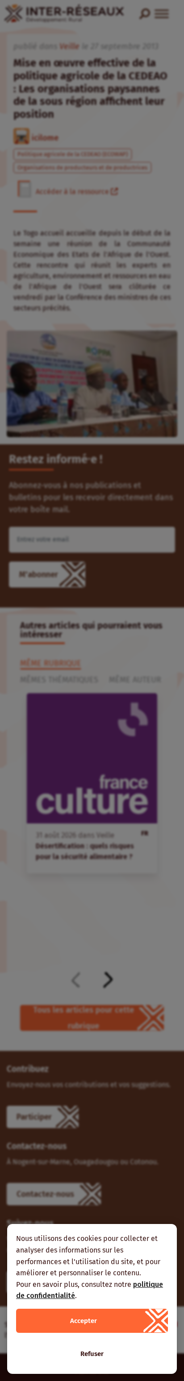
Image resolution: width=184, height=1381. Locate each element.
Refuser (92, 1354)
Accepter (83, 1321)
